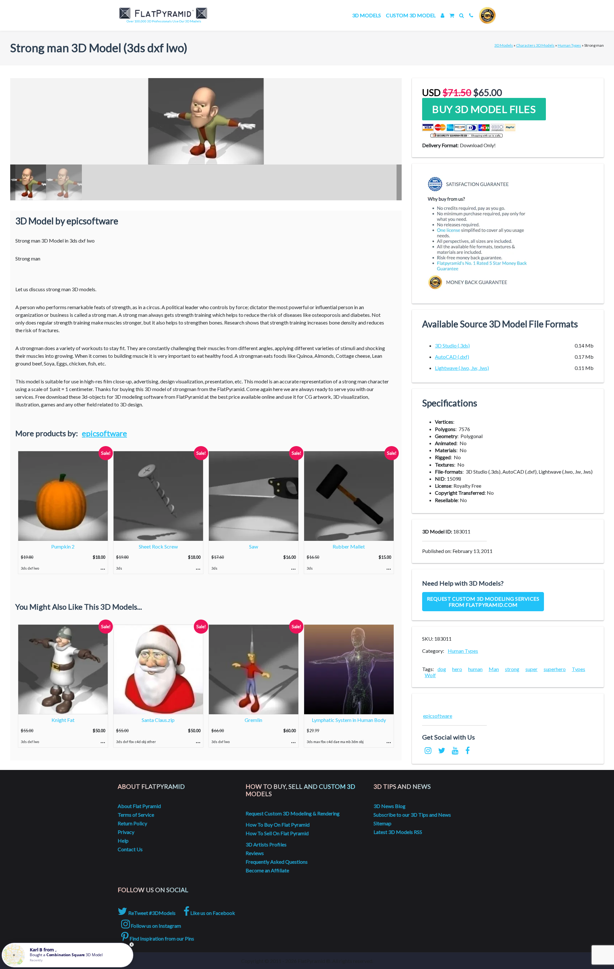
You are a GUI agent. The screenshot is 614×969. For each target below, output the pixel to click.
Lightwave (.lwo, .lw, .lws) (462, 368)
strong (512, 669)
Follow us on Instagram (155, 926)
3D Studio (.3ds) (452, 345)
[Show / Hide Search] (461, 15)
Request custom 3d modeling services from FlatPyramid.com (483, 602)
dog (441, 669)
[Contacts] (471, 15)
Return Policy (132, 823)
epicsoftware (104, 433)
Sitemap (382, 823)
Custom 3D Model (411, 15)
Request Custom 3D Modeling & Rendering (293, 813)
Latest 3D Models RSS (398, 832)
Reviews (255, 853)
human (475, 669)
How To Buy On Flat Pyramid (278, 824)
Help (123, 840)
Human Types (569, 45)
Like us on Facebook (212, 913)
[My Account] (442, 15)
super (531, 669)
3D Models (366, 15)
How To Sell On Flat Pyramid (277, 833)
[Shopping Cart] (451, 15)
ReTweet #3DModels (151, 913)
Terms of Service (136, 815)
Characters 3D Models (535, 45)
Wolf (430, 675)
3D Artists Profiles (266, 844)
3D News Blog (389, 806)
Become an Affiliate (267, 870)
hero (457, 669)
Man (494, 669)
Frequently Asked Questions (277, 862)
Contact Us (130, 849)
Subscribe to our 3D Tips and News (412, 815)
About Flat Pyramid (139, 806)
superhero (555, 669)
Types (578, 669)
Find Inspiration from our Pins (161, 938)
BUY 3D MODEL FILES (484, 109)
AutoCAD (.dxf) (452, 357)
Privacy (126, 832)
